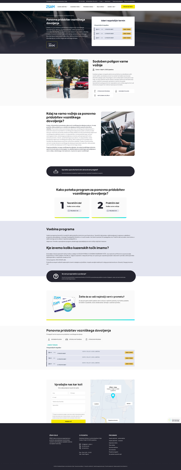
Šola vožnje (100, 6)
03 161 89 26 (85, 448)
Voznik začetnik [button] (62, 6)
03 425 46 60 (85, 446)
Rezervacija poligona (118, 1)
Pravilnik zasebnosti (109, 466)
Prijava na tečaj (128, 6)
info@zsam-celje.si (91, 1)
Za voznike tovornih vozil (115, 454)
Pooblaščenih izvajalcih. (97, 173)
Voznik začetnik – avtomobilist (117, 438)
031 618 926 (175, 421)
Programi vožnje (88, 6)
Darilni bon (107, 1)
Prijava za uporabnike (129, 1)
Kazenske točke (113, 443)
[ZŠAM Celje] (50, 6)
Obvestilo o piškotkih (88, 466)
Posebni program (113, 452)
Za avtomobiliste (113, 447)
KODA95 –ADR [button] (111, 6)
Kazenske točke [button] (75, 6)
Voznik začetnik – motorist (116, 440)
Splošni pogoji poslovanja (99, 466)
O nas (101, 1)
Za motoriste (112, 449)
